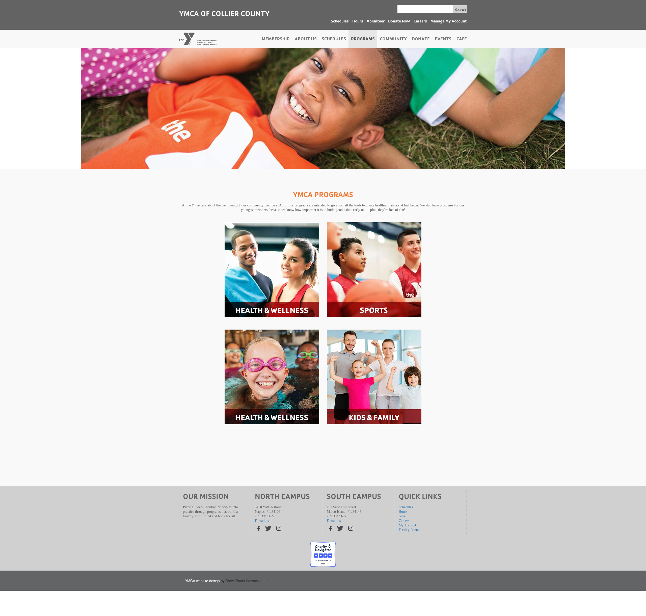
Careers (420, 22)
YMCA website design (202, 580)
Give (402, 516)
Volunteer (376, 22)
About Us (306, 39)
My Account (407, 525)
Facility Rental (409, 530)
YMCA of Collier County (224, 14)
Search (460, 9)
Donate (421, 39)
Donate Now (399, 22)
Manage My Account (448, 22)
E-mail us (262, 521)
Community (393, 39)
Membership (276, 39)
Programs (363, 39)
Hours (357, 22)
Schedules (340, 22)
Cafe (461, 39)
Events (443, 39)
